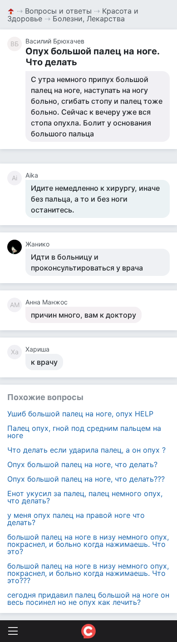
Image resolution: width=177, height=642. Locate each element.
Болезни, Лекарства (89, 18)
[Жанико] (16, 247)
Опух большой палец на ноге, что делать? (82, 464)
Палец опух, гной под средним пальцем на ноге (84, 432)
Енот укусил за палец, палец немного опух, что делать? (84, 497)
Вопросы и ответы (58, 10)
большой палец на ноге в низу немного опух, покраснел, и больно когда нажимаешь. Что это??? (88, 573)
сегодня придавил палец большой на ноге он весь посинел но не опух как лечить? (88, 598)
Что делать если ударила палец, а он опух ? (86, 449)
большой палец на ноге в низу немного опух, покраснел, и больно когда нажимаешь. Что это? (88, 544)
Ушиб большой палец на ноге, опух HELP (80, 413)
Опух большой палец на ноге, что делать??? (86, 478)
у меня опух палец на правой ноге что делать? (76, 519)
